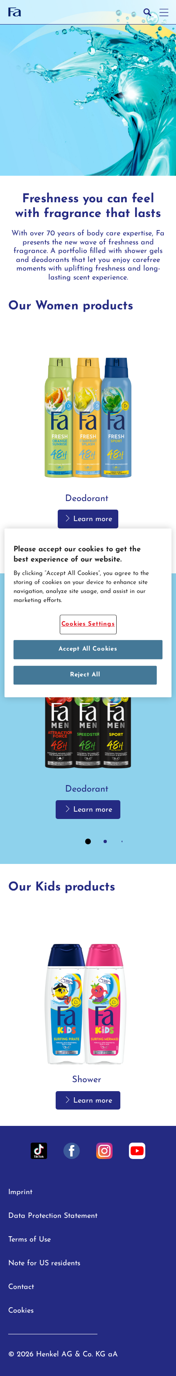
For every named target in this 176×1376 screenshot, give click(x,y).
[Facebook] (71, 1151)
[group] (88, 443)
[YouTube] (137, 1151)
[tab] (88, 841)
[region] (88, 613)
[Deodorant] (88, 429)
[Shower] (88, 1010)
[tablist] (88, 841)
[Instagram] (104, 1151)
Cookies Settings (88, 624)
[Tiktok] (39, 1151)
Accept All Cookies (88, 650)
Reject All (85, 675)
